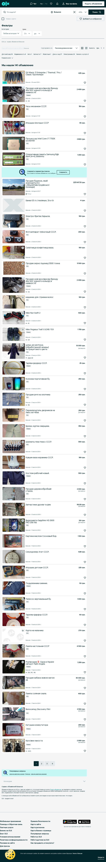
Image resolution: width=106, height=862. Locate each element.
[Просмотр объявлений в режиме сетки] (86, 48)
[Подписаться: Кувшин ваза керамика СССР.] (85, 467)
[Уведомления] (57, 3)
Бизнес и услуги (82, 54)
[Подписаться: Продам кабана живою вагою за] (85, 688)
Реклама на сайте (7, 843)
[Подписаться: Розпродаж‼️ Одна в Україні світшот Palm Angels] (85, 672)
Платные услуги (6, 827)
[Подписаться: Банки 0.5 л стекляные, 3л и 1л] (85, 210)
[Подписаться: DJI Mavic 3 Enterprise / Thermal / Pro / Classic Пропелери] (85, 83)
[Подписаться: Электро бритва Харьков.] (85, 226)
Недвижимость (20, 54)
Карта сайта (36, 824)
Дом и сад (57, 54)
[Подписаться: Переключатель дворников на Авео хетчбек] (85, 420)
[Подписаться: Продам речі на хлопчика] (85, 405)
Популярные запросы (40, 834)
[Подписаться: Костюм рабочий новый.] (85, 483)
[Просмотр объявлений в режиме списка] (82, 48)
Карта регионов (37, 827)
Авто (30, 54)
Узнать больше (77, 853)
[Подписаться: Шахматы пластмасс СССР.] (85, 452)
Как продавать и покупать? (42, 843)
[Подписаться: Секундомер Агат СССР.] (85, 562)
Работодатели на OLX (40, 840)
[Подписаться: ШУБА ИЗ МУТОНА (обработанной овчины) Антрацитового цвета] (85, 357)
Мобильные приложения (10, 821)
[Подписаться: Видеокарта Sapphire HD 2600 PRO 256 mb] (85, 530)
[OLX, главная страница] (5, 4)
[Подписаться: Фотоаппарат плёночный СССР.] (85, 242)
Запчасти (37, 54)
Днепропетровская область (15, 48)
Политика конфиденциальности (13, 840)
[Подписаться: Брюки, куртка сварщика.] (85, 436)
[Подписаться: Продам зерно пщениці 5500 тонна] (85, 273)
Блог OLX (4, 834)
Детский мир (7, 54)
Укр (41, 4)
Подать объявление (55, 789)
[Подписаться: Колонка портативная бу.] (85, 389)
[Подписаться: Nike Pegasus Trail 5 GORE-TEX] (85, 339)
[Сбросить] (74, 12)
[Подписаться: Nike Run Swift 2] (85, 323)
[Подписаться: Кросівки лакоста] (85, 751)
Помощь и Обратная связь (11, 824)
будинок (27, 774)
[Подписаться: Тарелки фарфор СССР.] (85, 625)
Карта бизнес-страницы (41, 831)
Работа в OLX (36, 837)
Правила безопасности (40, 821)
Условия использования (10, 837)
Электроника (69, 54)
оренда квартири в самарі (17, 774)
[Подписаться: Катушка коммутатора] (85, 735)
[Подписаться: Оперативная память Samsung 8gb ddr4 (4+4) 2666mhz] (85, 164)
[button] (11, 33)
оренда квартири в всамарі (39, 774)
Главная (4, 48)
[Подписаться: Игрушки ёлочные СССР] (85, 133)
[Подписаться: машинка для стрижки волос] (85, 307)
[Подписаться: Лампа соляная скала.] (85, 704)
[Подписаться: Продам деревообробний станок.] (85, 499)
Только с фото (11, 19)
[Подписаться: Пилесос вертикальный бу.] (85, 609)
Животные (47, 54)
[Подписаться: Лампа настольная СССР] (85, 656)
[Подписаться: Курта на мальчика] (85, 640)
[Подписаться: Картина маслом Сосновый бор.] (85, 546)
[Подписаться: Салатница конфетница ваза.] (85, 258)
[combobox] (28, 12)
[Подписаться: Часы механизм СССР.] (85, 116)
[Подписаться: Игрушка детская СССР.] (85, 578)
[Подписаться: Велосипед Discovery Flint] (85, 719)
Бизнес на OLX (6, 831)
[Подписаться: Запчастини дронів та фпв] (85, 515)
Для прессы (5, 846)
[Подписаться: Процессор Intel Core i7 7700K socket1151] (85, 149)
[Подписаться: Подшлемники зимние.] (85, 593)
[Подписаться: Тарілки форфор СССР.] (85, 373)
